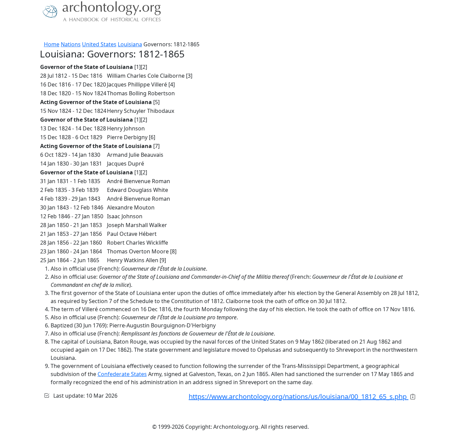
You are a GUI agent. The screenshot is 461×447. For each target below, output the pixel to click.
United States (99, 44)
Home (51, 44)
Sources (115, 32)
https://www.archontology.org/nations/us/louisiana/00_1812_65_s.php (298, 396)
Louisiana (130, 44)
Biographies (146, 32)
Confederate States (122, 374)
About (62, 32)
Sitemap (177, 32)
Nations (71, 44)
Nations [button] (85, 32)
